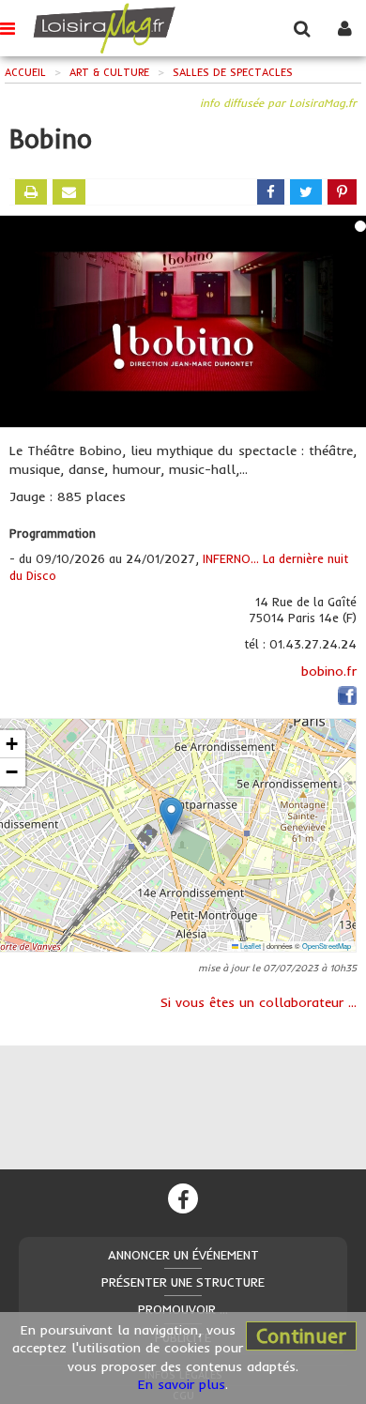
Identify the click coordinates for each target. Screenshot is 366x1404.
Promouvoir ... (183, 1309)
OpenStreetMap (326, 945)
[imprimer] (31, 192)
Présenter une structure (183, 1282)
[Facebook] (183, 1198)
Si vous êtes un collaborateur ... (258, 1002)
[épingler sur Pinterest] (342, 192)
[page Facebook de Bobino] (347, 698)
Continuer (301, 1335)
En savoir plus (181, 1384)
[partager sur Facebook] (270, 192)
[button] (171, 816)
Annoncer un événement (183, 1254)
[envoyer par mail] (69, 192)
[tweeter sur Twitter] (306, 192)
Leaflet (249, 945)
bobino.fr (329, 671)
